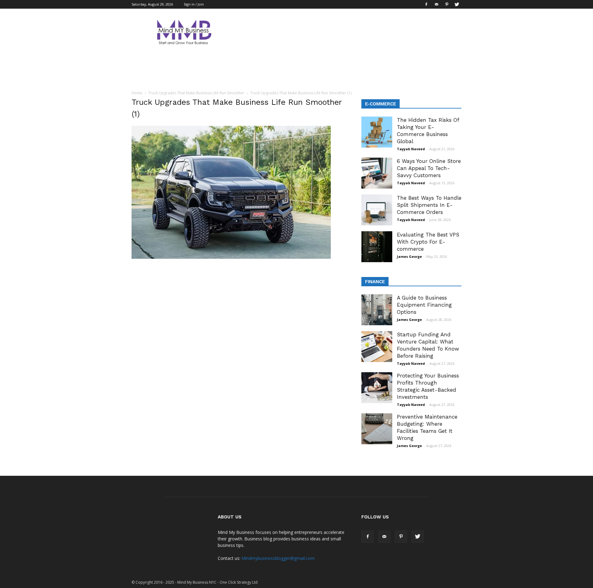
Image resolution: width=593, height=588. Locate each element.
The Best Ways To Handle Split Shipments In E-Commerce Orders (429, 205)
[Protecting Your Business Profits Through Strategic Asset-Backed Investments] (376, 387)
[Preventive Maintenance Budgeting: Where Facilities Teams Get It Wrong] (376, 428)
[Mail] (436, 4)
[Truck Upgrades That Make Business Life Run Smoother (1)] (231, 257)
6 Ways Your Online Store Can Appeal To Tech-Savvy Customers (429, 168)
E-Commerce (380, 104)
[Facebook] (426, 4)
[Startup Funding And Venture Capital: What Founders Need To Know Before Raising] (376, 346)
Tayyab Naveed (411, 149)
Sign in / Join (194, 4)
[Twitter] (456, 4)
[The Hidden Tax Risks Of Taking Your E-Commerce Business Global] (376, 132)
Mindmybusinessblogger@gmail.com (278, 558)
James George (409, 256)
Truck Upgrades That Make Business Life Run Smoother (196, 93)
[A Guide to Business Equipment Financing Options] (376, 309)
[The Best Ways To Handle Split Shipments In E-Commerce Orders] (376, 209)
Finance (375, 281)
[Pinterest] (446, 4)
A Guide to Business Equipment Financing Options (424, 305)
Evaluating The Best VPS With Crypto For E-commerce (428, 242)
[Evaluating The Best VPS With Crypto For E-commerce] (376, 246)
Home (137, 93)
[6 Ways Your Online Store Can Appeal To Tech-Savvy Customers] (376, 173)
